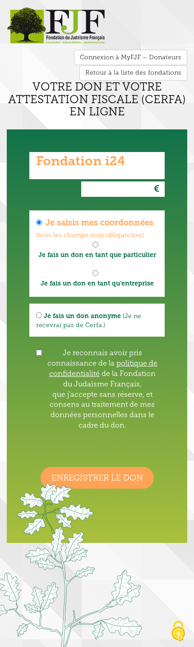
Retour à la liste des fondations (133, 72)
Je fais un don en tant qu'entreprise (97, 283)
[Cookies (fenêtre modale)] (178, 631)
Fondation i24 (80, 160)
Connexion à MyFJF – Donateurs (130, 57)
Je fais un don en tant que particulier (97, 254)
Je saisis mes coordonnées (99, 222)
